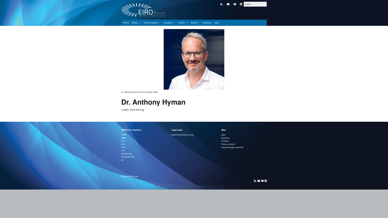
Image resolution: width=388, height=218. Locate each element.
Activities (168, 22)
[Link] (235, 4)
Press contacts (228, 144)
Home (126, 22)
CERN (123, 134)
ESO (123, 144)
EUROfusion (126, 153)
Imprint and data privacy (182, 134)
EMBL (123, 138)
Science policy (150, 22)
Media (194, 22)
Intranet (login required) (232, 147)
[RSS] (222, 4)
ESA (123, 141)
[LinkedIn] (241, 4)
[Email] (228, 4)
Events (181, 22)
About (135, 22)
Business (207, 22)
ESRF (123, 147)
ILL (122, 160)
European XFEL (128, 156)
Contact (224, 141)
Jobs (217, 22)
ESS (123, 150)
